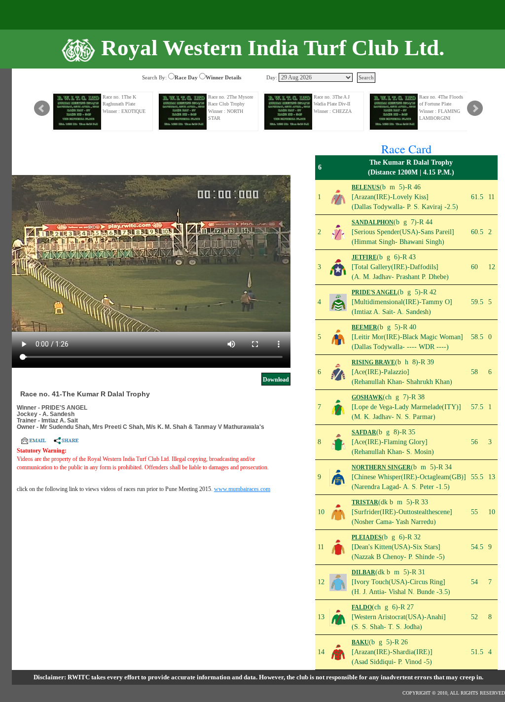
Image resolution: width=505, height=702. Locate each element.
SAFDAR (364, 432)
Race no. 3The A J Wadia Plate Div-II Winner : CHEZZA (333, 104)
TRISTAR (365, 502)
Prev (42, 108)
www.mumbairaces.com (242, 489)
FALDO (362, 607)
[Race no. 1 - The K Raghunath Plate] (77, 112)
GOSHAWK (367, 397)
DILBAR (363, 572)
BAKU (360, 642)
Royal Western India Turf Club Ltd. (272, 47)
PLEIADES (367, 537)
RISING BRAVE (373, 362)
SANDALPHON (373, 222)
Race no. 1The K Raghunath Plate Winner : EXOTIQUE (124, 104)
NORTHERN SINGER (381, 467)
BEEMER (364, 327)
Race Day (186, 77)
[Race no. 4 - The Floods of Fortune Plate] (394, 112)
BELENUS (366, 187)
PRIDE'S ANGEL (374, 292)
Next (475, 108)
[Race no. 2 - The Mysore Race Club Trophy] (183, 112)
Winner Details (223, 77)
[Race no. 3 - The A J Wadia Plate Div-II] (288, 112)
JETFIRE (364, 257)
